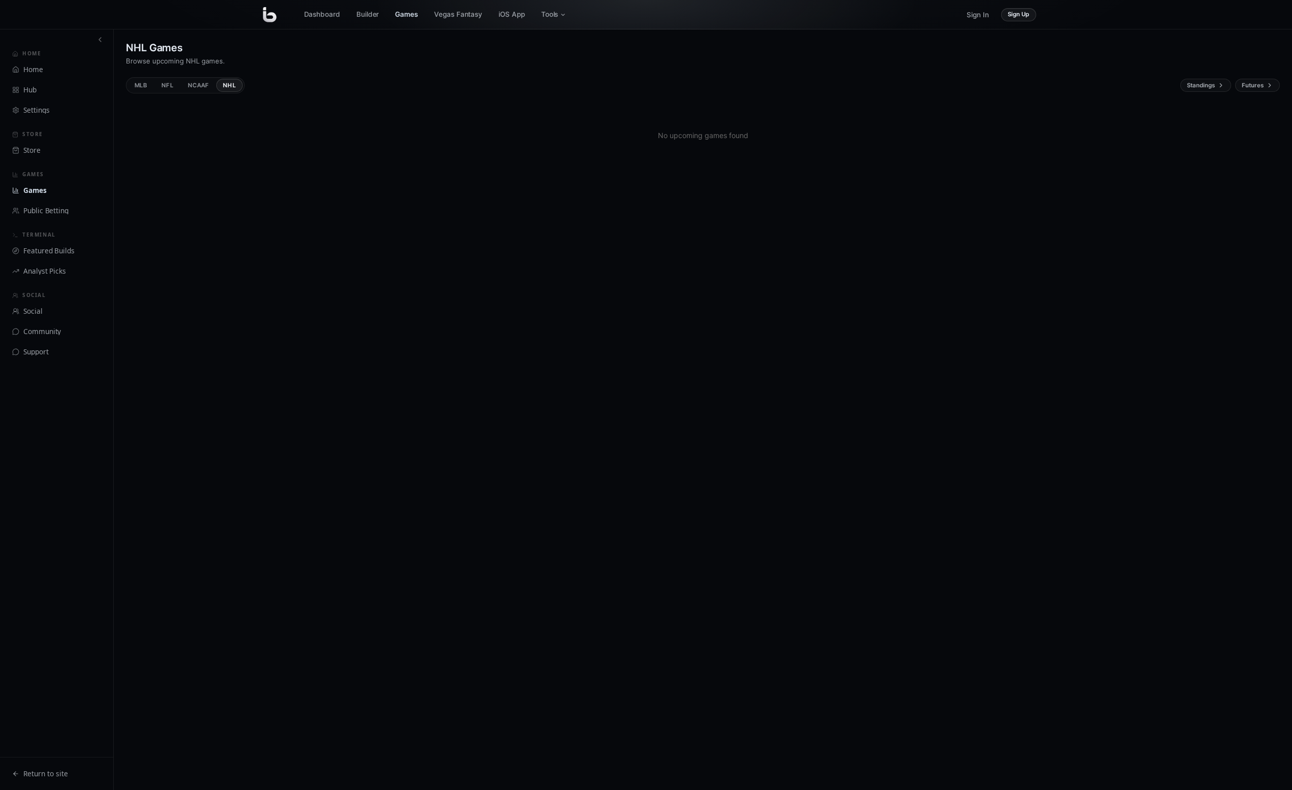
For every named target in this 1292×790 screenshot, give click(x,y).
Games (406, 14)
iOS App (512, 14)
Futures (1253, 85)
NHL (229, 85)
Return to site (45, 773)
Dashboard (322, 14)
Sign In (978, 15)
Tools (549, 14)
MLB (141, 85)
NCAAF (198, 85)
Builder (367, 14)
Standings (1201, 85)
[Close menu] (100, 39)
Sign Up (1019, 14)
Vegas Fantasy (458, 14)
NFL (167, 85)
